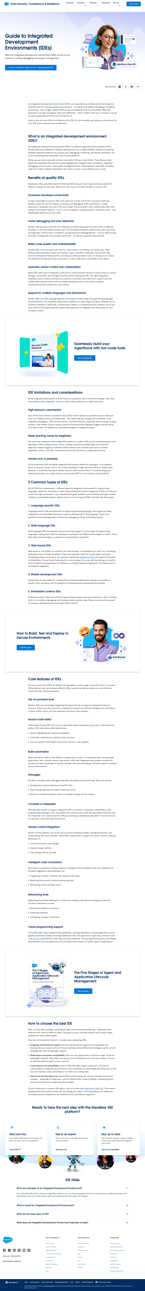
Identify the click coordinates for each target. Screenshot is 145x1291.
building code (63, 152)
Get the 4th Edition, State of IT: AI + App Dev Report (29, 67)
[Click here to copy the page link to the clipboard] (138, 87)
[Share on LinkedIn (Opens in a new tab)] (119, 87)
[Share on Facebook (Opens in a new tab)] (132, 87)
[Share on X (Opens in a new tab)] (125, 87)
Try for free (14, 1149)
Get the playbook (85, 358)
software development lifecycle (58, 107)
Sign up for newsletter (110, 1149)
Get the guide (25, 647)
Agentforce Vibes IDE (89, 557)
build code (94, 725)
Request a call (61, 1149)
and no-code (38, 938)
